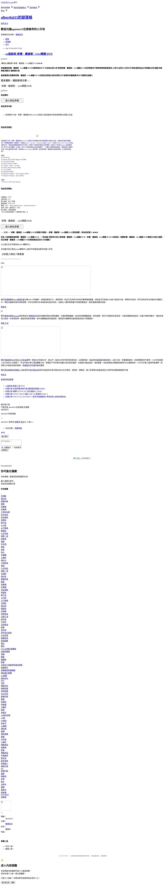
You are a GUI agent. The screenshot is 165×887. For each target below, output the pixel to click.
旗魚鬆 (99, 360)
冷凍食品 (4, 563)
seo (2, 768)
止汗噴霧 (4, 528)
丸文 (7, 323)
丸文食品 (22, 360)
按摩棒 (3, 747)
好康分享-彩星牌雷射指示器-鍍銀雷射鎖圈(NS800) (25, 389)
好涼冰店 (4, 515)
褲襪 (2, 731)
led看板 (4, 726)
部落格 (8, 42)
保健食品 (4, 614)
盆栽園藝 (4, 641)
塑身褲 (3, 792)
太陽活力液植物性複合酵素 (11, 665)
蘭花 (2, 646)
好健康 (3, 611)
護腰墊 (3, 660)
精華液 (3, 776)
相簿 (7, 39)
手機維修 (4, 756)
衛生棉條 (4, 761)
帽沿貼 (3, 499)
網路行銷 (4, 766)
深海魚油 (4, 625)
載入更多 (5, 436)
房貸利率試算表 (7, 379)
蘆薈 (2, 774)
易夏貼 (3, 520)
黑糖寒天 (4, 668)
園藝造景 (4, 638)
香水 (2, 782)
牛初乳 (3, 622)
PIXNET (65, 856)
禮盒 (26, 365)
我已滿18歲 (5, 882)
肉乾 (2, 550)
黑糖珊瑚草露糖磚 (8, 670)
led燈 (3, 718)
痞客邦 (17, 422)
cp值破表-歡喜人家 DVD (15, 386)
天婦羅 (3, 555)
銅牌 (2, 710)
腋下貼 (3, 523)
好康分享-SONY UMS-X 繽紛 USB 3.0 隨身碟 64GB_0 (26, 394)
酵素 (2, 627)
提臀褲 (3, 797)
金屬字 (3, 713)
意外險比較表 (6, 633)
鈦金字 (3, 723)
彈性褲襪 (4, 734)
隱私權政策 (95, 856)
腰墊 (2, 657)
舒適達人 (17, 370)
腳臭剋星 (20, 300)
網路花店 (4, 686)
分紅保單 (4, 635)
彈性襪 (3, 729)
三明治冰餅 (5, 512)
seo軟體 (4, 676)
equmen (16, 316)
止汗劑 (3, 525)
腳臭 (2, 504)
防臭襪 (3, 509)
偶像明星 (18, 428)
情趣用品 (4, 745)
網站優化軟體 (6, 673)
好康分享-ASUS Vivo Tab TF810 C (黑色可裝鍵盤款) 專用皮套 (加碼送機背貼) (35, 397)
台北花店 (4, 694)
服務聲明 (104, 856)
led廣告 (4, 721)
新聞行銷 (4, 771)
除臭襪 (7, 300)
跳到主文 (4, 23)
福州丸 (3, 560)
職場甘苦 (19, 35)
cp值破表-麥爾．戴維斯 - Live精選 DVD (28, 53)
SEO (2, 681)
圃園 (2, 787)
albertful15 (5, 409)
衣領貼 (3, 496)
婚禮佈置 (4, 688)
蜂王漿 (3, 619)
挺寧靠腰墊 (5, 652)
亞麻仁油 (4, 617)
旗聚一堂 (4, 536)
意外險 (3, 630)
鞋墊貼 (3, 531)
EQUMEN (5, 795)
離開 (12, 882)
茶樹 (2, 779)
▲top (3, 432)
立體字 (3, 707)
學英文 (3, 375)
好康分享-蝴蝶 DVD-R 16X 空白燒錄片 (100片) (23, 391)
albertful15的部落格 (16, 17)
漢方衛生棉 (34, 370)
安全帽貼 (4, 517)
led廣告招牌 (5, 715)
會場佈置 (4, 691)
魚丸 (2, 552)
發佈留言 (5, 450)
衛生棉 (7, 370)
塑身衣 (3, 307)
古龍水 (3, 784)
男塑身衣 (32, 316)
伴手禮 (32, 365)
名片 (7, 44)
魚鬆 (2, 323)
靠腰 (2, 654)
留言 (22, 422)
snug (2, 263)
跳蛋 (2, 750)
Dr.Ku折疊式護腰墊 (8, 649)
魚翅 (2, 566)
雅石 (2, 644)
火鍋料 (3, 558)
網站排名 (4, 678)
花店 (2, 683)
